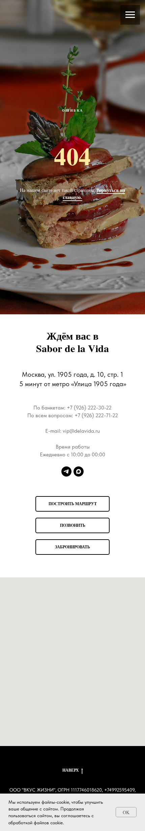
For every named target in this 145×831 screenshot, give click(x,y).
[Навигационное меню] (130, 14)
